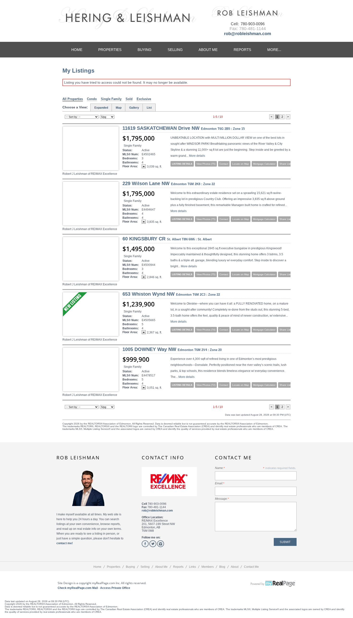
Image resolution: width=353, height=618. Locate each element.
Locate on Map (240, 163)
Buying (145, 50)
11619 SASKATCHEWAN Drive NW (183, 128)
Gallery (134, 107)
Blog (222, 566)
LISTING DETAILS (182, 163)
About (234, 566)
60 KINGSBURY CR (167, 238)
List (149, 107)
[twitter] (152, 543)
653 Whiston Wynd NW (171, 294)
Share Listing (287, 163)
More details (197, 155)
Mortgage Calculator (264, 163)
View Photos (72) (205, 385)
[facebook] (145, 543)
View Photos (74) (205, 329)
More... (274, 50)
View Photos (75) (205, 163)
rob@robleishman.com (247, 33)
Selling (175, 50)
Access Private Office (115, 588)
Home (76, 50)
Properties (110, 50)
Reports (242, 50)
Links (192, 566)
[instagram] (160, 543)
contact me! (64, 543)
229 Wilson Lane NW (168, 183)
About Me (208, 50)
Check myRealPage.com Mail (78, 588)
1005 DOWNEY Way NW (172, 349)
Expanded (101, 107)
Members (207, 566)
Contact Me (251, 566)
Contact (223, 163)
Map (119, 107)
